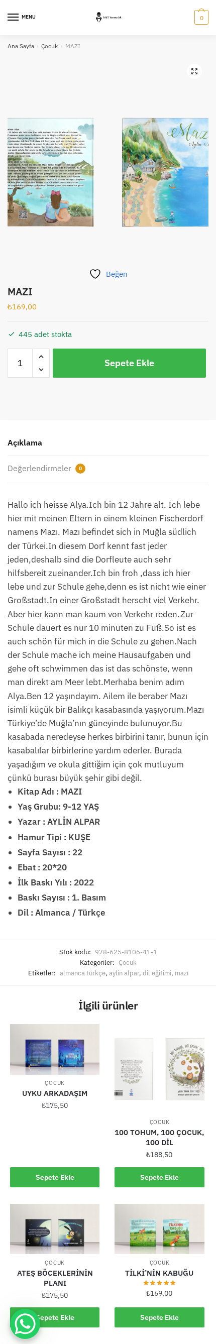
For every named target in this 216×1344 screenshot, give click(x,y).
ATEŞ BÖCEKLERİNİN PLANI (55, 1278)
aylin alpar (124, 973)
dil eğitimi (157, 973)
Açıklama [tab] (25, 442)
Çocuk (49, 46)
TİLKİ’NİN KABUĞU (159, 1273)
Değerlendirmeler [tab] (45, 468)
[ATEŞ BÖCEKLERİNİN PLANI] (54, 1229)
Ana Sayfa (21, 46)
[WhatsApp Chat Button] (25, 1324)
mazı (181, 973)
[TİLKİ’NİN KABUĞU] (159, 1229)
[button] (194, 71)
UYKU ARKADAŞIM (54, 1093)
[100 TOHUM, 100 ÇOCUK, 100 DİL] (159, 1068)
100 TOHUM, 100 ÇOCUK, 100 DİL (159, 1137)
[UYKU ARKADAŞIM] (54, 1049)
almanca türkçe (82, 973)
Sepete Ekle (129, 363)
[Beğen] (86, 1036)
